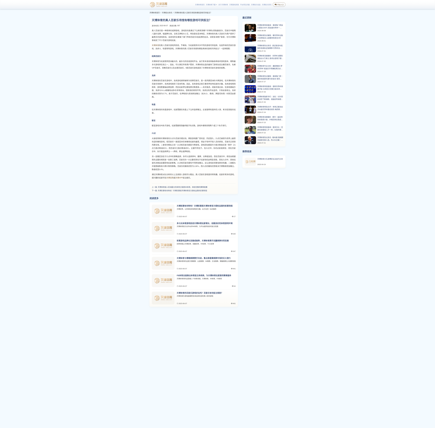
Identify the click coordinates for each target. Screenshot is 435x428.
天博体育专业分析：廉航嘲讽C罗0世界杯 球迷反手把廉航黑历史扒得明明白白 (270, 67)
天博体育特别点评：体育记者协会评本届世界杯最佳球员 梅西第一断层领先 (270, 108)
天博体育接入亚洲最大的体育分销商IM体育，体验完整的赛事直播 (182, 187)
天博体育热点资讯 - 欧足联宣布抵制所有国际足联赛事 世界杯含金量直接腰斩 (270, 47)
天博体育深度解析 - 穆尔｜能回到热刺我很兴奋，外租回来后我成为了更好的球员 (270, 118)
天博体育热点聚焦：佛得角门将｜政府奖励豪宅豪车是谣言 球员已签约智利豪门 (270, 77)
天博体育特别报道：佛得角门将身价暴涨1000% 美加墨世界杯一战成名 (270, 26)
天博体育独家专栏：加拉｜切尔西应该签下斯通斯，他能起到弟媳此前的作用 (270, 98)
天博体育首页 (200, 5)
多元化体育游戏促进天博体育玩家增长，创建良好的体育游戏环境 (205, 223)
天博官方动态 (256, 5)
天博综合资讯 (167, 13)
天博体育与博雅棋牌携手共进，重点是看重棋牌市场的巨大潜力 (204, 258)
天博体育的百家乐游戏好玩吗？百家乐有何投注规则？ (200, 293)
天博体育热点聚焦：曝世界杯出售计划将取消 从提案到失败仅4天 (270, 36)
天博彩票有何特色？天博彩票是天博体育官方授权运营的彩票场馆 (182, 191)
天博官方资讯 (266, 5)
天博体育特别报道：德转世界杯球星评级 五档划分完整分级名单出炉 (270, 87)
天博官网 (170, 178)
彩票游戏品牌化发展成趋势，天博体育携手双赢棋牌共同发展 (203, 241)
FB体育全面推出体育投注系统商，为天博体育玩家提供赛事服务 (204, 275)
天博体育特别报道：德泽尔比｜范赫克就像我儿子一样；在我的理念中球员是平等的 (270, 128)
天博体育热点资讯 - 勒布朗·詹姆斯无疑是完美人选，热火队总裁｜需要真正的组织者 (270, 138)
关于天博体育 (223, 5)
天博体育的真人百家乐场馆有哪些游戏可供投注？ (193, 13)
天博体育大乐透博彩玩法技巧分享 (270, 159)
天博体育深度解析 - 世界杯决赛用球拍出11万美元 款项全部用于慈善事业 (270, 57)
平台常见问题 (245, 5)
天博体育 (155, 45)
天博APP (179, 178)
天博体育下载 (210, 5)
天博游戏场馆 (234, 5)
